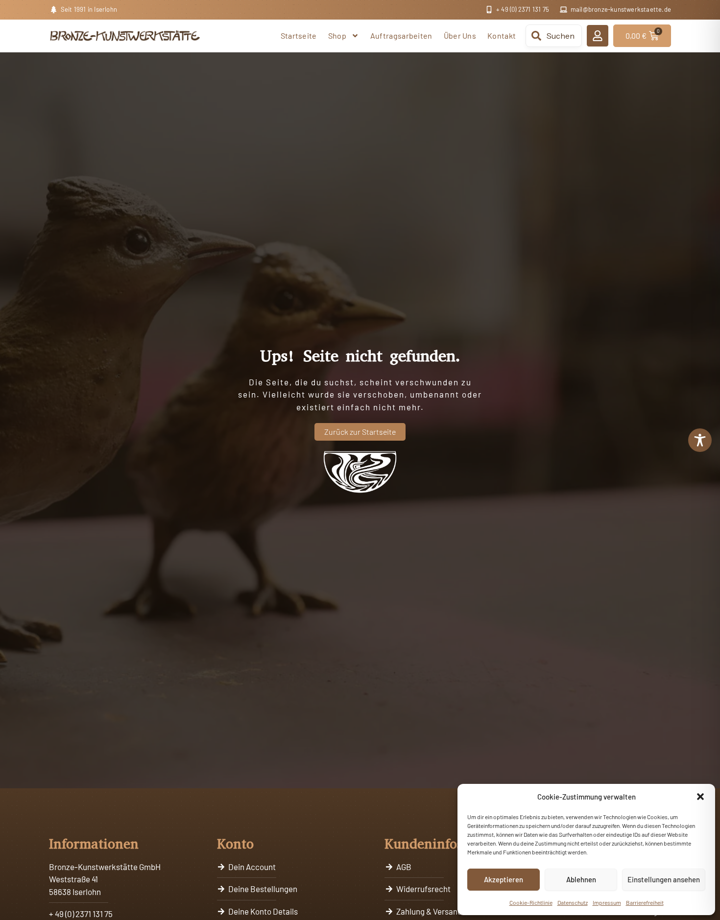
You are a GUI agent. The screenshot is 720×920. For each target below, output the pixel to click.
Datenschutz (572, 902)
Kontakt (501, 35)
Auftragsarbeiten (401, 35)
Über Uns (460, 35)
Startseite (299, 35)
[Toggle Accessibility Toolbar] (700, 440)
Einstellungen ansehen (663, 879)
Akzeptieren (503, 879)
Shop (337, 35)
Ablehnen (581, 879)
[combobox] (554, 35)
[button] (700, 797)
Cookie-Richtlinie (530, 902)
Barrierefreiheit (645, 902)
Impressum (607, 902)
